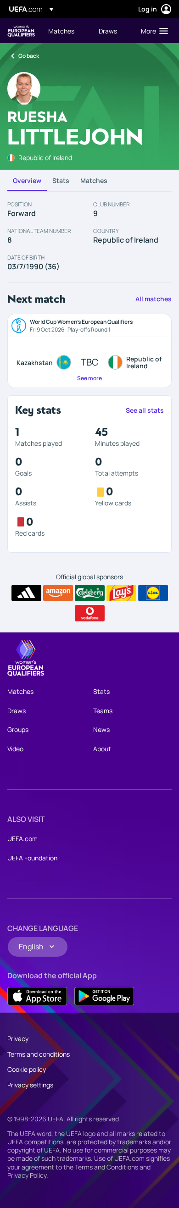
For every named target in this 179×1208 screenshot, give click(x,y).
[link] (61, 31)
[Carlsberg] (90, 593)
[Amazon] (58, 593)
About (102, 748)
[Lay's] (121, 593)
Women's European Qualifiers (21, 31)
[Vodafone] (90, 613)
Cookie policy (26, 1069)
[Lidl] (153, 593)
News (101, 729)
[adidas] (26, 593)
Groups (17, 729)
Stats (60, 180)
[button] (152, 31)
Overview (27, 180)
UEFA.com (22, 838)
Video (15, 748)
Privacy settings (30, 1085)
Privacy (17, 1038)
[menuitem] (65, 31)
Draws (16, 710)
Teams (102, 710)
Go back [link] (28, 56)
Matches (93, 180)
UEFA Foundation (32, 857)
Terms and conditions (38, 1054)
